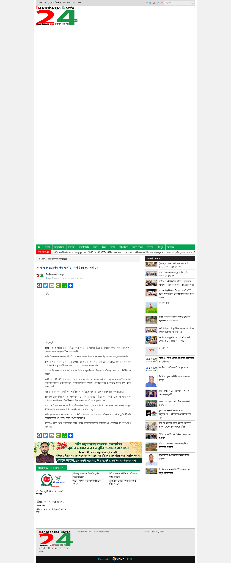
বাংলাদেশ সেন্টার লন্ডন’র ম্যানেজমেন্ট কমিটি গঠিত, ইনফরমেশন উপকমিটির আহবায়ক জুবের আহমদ (176, 294)
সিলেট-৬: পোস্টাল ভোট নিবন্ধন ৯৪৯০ (174, 367)
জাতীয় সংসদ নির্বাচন (59, 259)
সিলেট (95, 247)
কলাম (112, 247)
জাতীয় (47, 247)
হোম (43, 259)
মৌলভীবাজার (84, 247)
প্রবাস (104, 247)
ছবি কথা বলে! (164, 303)
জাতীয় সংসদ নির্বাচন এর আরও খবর (51, 467)
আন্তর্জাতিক (59, 247)
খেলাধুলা (160, 247)
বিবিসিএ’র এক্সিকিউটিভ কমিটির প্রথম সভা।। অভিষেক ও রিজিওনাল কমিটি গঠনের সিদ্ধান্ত (115, 252)
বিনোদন (150, 247)
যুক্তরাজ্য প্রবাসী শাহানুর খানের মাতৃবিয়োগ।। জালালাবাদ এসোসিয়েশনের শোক (175, 414)
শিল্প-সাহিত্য (123, 247)
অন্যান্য (170, 247)
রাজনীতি (71, 247)
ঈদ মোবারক (163, 347)
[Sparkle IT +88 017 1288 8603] (122, 559)
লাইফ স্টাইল (137, 247)
